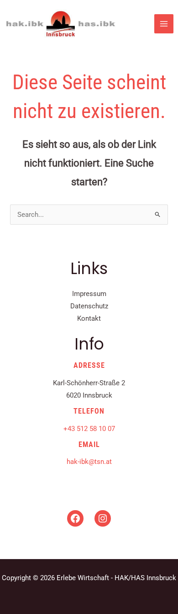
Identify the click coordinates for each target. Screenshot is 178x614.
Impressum (89, 294)
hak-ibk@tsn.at (89, 462)
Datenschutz (89, 306)
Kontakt (89, 318)
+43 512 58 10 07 (89, 429)
